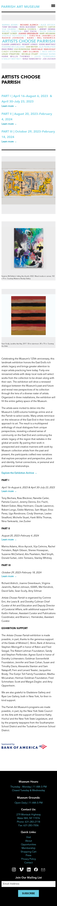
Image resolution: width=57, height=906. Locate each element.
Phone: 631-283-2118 (28, 822)
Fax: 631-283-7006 (28, 825)
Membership (28, 848)
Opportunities (28, 844)
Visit (28, 837)
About (28, 841)
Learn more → (9, 106)
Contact (28, 863)
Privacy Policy (28, 859)
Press (28, 855)
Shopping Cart (28, 852)
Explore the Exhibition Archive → (19, 473)
